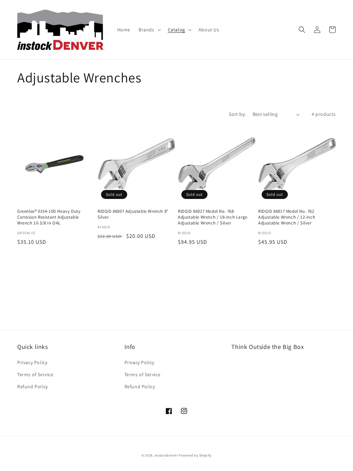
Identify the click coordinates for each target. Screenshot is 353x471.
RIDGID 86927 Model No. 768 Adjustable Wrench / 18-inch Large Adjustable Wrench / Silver (213, 217)
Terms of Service (35, 374)
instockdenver (166, 455)
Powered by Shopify (195, 455)
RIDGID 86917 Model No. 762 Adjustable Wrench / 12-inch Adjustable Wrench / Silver (286, 217)
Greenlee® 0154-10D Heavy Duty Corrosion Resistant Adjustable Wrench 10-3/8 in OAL (48, 217)
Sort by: (237, 114)
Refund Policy (32, 386)
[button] (149, 29)
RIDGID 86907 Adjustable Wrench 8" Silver (133, 214)
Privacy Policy (32, 362)
